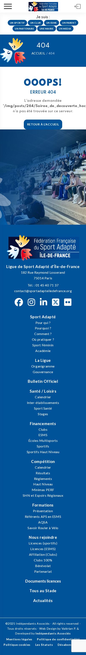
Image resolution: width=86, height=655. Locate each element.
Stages (43, 414)
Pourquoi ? (43, 328)
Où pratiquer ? (43, 339)
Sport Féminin (43, 345)
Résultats (43, 473)
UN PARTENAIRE (24, 28)
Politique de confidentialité (58, 639)
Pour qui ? (43, 323)
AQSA (43, 522)
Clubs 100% (43, 560)
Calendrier (43, 397)
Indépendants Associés (53, 633)
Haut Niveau (43, 484)
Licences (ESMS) (43, 549)
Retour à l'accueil (43, 124)
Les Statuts (44, 644)
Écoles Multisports (43, 440)
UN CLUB (35, 22)
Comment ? (43, 334)
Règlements (43, 479)
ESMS (42, 435)
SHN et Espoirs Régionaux (43, 495)
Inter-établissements (43, 403)
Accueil (38, 53)
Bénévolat (43, 566)
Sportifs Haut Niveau (43, 452)
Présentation (43, 511)
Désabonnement (70, 644)
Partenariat (43, 571)
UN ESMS (51, 22)
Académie (43, 351)
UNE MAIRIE (47, 28)
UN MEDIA (65, 28)
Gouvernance (43, 372)
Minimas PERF (43, 490)
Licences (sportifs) (43, 543)
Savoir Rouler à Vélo (43, 528)
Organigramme (43, 366)
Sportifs (43, 446)
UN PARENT (69, 22)
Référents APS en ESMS (43, 516)
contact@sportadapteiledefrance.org (43, 291)
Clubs (43, 429)
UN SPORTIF (17, 22)
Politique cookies (17, 644)
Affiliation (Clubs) (43, 554)
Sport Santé (43, 408)
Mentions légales (19, 639)
